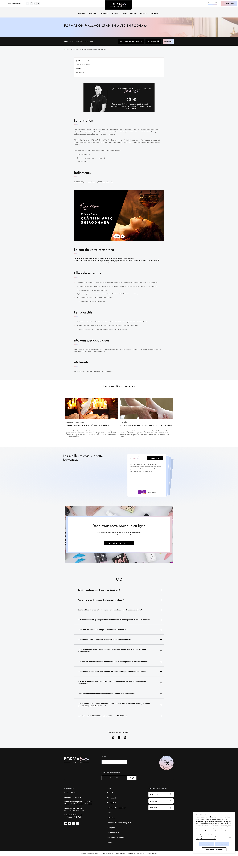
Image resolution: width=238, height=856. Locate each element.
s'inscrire (168, 41)
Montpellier (80, 72)
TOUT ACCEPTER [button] (206, 844)
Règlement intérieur (107, 853)
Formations (81, 13)
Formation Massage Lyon (116, 808)
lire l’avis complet (155, 458)
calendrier (151, 41)
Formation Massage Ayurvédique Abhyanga (87, 425)
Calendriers (104, 13)
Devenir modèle (212, 3)
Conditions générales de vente (89, 853)
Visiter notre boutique (117, 543)
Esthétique (154, 794)
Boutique (133, 13)
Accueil (66, 49)
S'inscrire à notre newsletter (111, 772)
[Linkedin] (125, 737)
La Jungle (155, 853)
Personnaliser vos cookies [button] (214, 849)
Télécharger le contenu (129, 41)
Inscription (114, 13)
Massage (153, 801)
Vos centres (92, 13)
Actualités (143, 13)
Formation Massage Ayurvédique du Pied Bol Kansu (146, 425)
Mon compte (112, 798)
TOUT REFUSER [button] (222, 844)
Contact (124, 13)
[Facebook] (119, 737)
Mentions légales (120, 853)
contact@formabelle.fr (72, 797)
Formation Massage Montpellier (119, 823)
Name (104, 756)
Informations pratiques (115, 838)
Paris (109, 813)
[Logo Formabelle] (118, 5)
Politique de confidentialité (136, 853)
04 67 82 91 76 (70, 793)
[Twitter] (113, 737)
